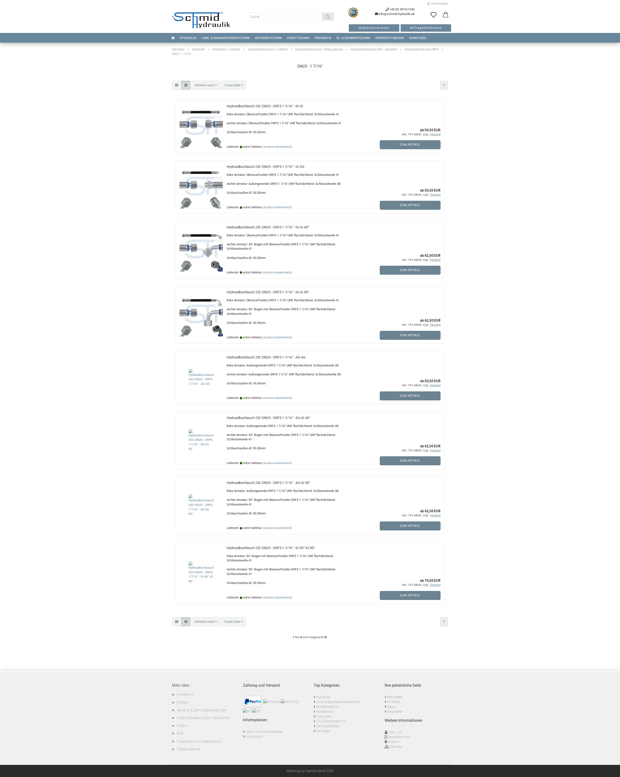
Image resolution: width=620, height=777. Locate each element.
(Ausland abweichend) (277, 146)
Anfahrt (182, 726)
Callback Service (188, 749)
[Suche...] (328, 17)
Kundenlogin (439, 3)
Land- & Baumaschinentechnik (225, 38)
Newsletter (395, 712)
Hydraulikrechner (373, 28)
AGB (180, 733)
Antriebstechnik (268, 38)
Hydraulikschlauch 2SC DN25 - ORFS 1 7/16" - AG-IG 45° (268, 418)
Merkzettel (394, 697)
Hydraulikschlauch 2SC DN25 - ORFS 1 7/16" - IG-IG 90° (268, 292)
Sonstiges (417, 38)
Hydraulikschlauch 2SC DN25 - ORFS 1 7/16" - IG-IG (265, 106)
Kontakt (182, 702)
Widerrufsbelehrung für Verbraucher (203, 718)
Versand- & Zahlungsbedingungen (202, 710)
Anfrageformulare (426, 28)
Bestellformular (399, 737)
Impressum (185, 694)
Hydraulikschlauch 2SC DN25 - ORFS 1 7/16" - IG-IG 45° (268, 227)
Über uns (395, 732)
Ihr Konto (393, 702)
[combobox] (205, 85)
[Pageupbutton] (610, 770)
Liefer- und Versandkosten (264, 732)
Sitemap (396, 747)
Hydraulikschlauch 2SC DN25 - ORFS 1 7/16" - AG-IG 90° (268, 483)
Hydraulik (188, 38)
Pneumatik (322, 38)
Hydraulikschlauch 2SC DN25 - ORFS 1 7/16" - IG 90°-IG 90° (271, 548)
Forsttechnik (298, 38)
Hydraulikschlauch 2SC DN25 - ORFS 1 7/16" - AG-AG (266, 357)
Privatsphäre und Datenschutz (199, 741)
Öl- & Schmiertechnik (353, 38)
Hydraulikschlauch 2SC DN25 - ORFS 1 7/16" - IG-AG (265, 167)
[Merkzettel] (433, 15)
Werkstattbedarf (389, 38)
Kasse (391, 707)
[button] (446, 15)
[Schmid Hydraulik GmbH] (201, 20)
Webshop (294, 771)
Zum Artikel (410, 144)
